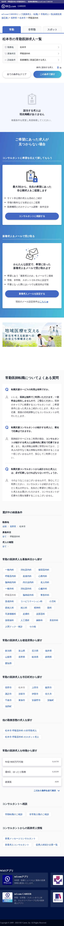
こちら (43, 301)
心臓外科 (42, 588)
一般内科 (9, 569)
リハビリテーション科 (31, 601)
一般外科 (9, 588)
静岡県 (48, 656)
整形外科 (45, 594)
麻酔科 (39, 620)
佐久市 (48, 693)
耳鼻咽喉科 (10, 613)
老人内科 (45, 582)
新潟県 (8, 650)
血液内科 (27, 576)
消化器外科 (26, 588)
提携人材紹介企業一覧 (47, 844)
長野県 (13, 526)
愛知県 (8, 663)
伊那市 (35, 693)
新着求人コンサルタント (17, 844)
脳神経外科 (28, 594)
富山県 (21, 650)
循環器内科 (43, 569)
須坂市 (21, 693)
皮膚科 (26, 613)
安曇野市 (36, 700)
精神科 (37, 607)
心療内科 (42, 576)
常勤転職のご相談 (14, 814)
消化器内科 (26, 569)
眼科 (49, 607)
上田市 (35, 687)
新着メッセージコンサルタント (20, 838)
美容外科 (54, 620)
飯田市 (48, 687)
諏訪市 (8, 693)
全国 (4, 526)
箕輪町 (50, 700)
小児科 (52, 601)
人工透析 (25, 620)
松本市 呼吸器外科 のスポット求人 (22, 736)
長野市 (8, 687)
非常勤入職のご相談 (39, 814)
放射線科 (9, 620)
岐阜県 (35, 656)
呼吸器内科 (10, 576)
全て (4, 536)
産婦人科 (9, 607)
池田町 (8, 706)
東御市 (21, 700)
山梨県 (8, 656)
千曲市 (8, 700)
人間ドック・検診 (14, 626)
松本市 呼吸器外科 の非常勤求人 (21, 730)
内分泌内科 (28, 582)
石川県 (35, 650)
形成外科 (9, 601)
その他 (32, 626)
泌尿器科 (40, 613)
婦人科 (24, 607)
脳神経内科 (10, 582)
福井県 (48, 650)
